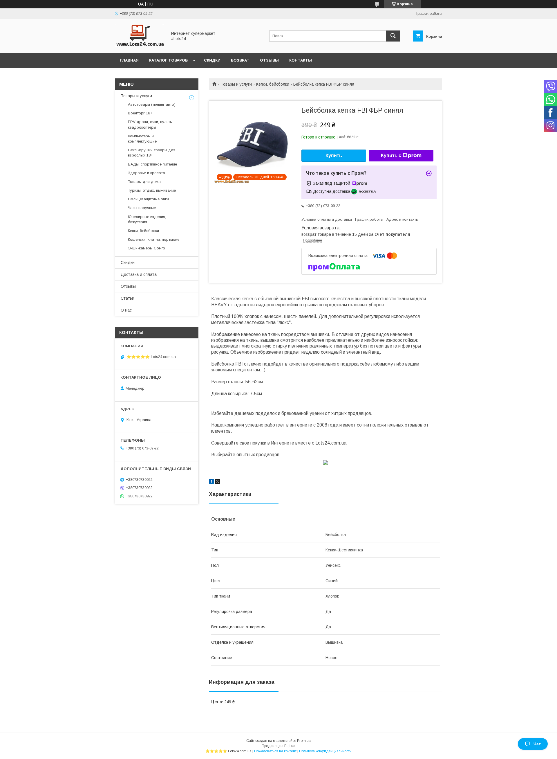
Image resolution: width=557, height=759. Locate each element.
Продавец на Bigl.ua (278, 746)
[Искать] (393, 36)
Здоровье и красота (146, 173)
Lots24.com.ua (330, 442)
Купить (333, 155)
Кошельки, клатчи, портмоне (153, 239)
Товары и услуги (236, 84)
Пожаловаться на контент (275, 751)
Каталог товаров (168, 60)
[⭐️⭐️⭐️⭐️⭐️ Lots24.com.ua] (139, 45)
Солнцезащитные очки (148, 199)
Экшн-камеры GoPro (146, 248)
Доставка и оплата (139, 274)
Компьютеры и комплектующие (142, 138)
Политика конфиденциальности (325, 751)
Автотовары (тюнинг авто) (152, 104)
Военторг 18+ (140, 113)
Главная (129, 60)
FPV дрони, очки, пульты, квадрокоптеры (150, 124)
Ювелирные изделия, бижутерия (147, 219)
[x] (217, 482)
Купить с (391, 155)
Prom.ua (304, 741)
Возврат (240, 60)
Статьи (127, 298)
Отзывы (269, 60)
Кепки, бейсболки (272, 84)
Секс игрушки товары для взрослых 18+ (151, 152)
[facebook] (211, 482)
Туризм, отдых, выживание (152, 190)
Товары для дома (144, 181)
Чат (537, 744)
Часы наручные (142, 208)
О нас (126, 310)
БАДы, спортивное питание (152, 164)
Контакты (300, 60)
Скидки (212, 60)
